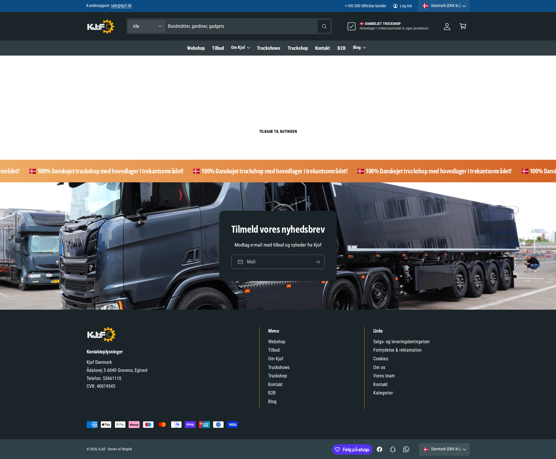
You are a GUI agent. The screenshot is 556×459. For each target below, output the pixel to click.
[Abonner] (317, 262)
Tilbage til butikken (278, 131)
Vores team (384, 376)
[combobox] (249, 26)
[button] (463, 26)
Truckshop (277, 376)
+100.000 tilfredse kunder (365, 5)
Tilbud (274, 350)
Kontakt (275, 384)
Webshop (276, 341)
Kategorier (383, 393)
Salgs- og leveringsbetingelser (401, 341)
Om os (379, 367)
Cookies (380, 358)
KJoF (101, 449)
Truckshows (279, 367)
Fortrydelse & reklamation (397, 350)
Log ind (406, 5)
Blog (357, 47)
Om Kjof (238, 47)
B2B (272, 393)
